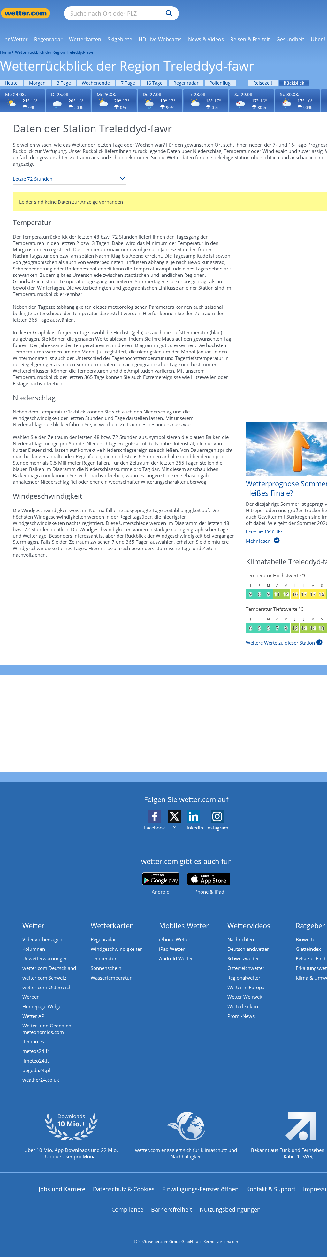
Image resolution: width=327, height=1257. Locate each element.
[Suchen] (167, 13)
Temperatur (104, 958)
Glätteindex (308, 949)
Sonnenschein (106, 968)
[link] (15, 39)
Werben (31, 997)
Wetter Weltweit (244, 997)
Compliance (127, 1209)
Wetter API (34, 1016)
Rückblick (294, 83)
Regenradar (186, 83)
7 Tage (128, 83)
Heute (11, 83)
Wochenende (96, 83)
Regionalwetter (243, 977)
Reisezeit (262, 83)
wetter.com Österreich (47, 987)
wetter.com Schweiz (44, 977)
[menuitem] (15, 39)
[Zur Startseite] (25, 13)
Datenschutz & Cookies (124, 1189)
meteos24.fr (35, 1051)
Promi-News (241, 1016)
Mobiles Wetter (184, 925)
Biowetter (306, 939)
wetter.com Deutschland (49, 968)
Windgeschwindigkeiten (117, 949)
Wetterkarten (112, 925)
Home (5, 52)
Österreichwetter (245, 968)
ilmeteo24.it (35, 1060)
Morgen (37, 83)
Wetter (33, 925)
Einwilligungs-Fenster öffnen (200, 1189)
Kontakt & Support (270, 1189)
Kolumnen (33, 949)
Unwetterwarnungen (45, 958)
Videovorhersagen (42, 939)
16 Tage (154, 83)
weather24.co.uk (40, 1080)
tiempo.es (33, 1041)
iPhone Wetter (174, 939)
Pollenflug (220, 83)
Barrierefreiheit (171, 1209)
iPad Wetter (172, 949)
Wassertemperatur (111, 977)
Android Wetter (176, 958)
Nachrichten (240, 939)
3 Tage (64, 83)
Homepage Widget (42, 1006)
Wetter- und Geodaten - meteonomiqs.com (48, 1028)
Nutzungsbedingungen (230, 1209)
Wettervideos (248, 925)
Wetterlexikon (242, 1006)
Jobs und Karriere (62, 1189)
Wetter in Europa (245, 987)
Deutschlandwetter (248, 949)
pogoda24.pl (36, 1070)
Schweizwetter (243, 958)
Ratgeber (310, 925)
